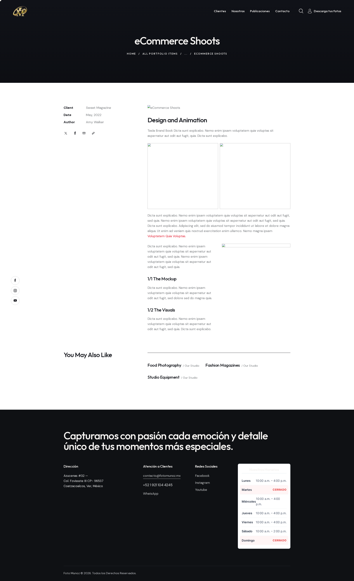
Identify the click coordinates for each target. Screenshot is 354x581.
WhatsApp (150, 494)
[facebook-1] (15, 280)
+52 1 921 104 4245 (157, 485)
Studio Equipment (163, 377)
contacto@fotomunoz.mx (162, 476)
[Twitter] (66, 133)
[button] (93, 133)
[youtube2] (15, 300)
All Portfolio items (160, 53)
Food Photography (164, 365)
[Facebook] (75, 133)
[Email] (84, 133)
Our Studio (192, 366)
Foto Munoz (72, 573)
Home (131, 53)
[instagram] (15, 290)
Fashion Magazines (222, 365)
